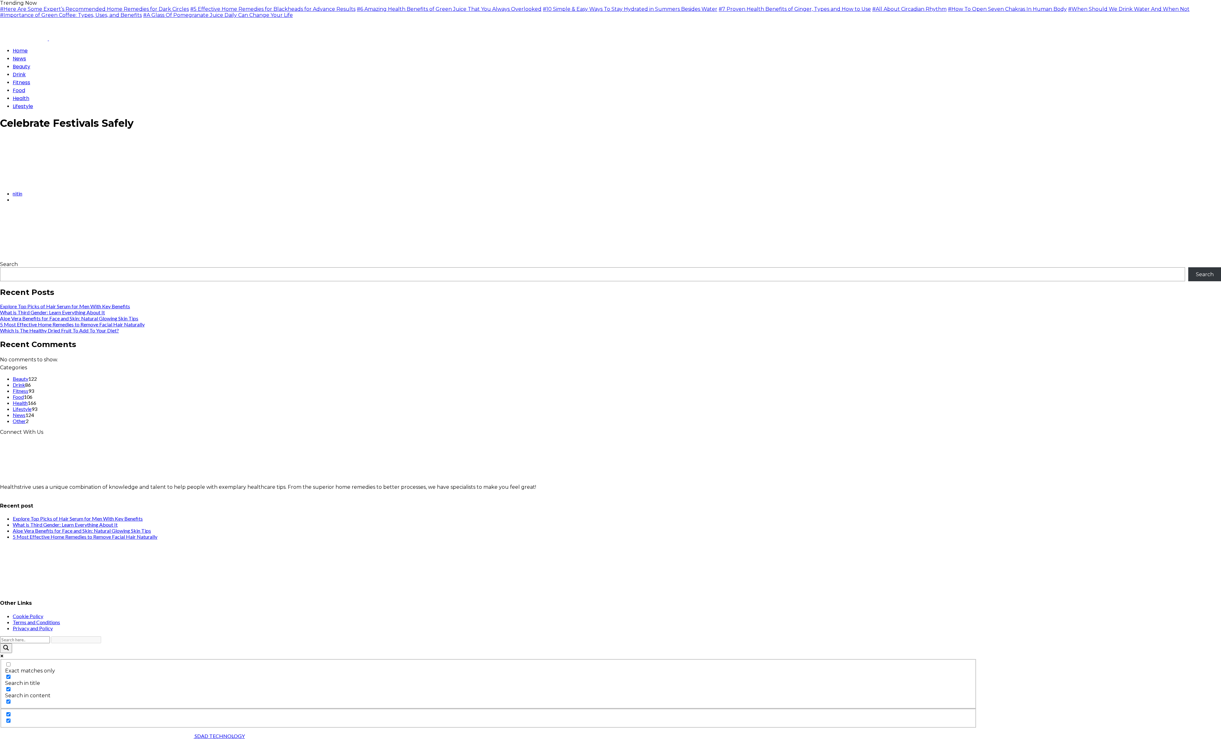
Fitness (20, 391)
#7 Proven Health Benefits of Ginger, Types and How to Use (795, 9)
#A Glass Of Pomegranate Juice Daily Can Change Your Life (218, 15)
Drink (19, 385)
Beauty (20, 379)
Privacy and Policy (33, 628)
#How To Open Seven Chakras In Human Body (1007, 9)
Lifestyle (22, 409)
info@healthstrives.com (30, 493)
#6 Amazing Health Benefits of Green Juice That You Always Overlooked (449, 9)
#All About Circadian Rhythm (909, 9)
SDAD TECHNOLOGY (219, 736)
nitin (17, 193)
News (19, 415)
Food (18, 397)
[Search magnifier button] (6, 648)
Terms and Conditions (36, 622)
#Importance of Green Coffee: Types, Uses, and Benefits (71, 15)
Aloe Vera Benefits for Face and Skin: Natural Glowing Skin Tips (69, 318)
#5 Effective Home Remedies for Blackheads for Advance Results (272, 9)
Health (20, 403)
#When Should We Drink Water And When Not (1129, 9)
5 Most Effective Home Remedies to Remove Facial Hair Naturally (72, 324)
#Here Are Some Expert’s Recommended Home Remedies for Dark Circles (94, 9)
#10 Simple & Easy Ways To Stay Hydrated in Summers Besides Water (630, 9)
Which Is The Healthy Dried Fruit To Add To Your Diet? (59, 330)
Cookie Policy (28, 616)
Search (9, 264)
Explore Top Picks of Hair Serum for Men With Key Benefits (65, 306)
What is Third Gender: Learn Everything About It (52, 312)
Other (19, 421)
